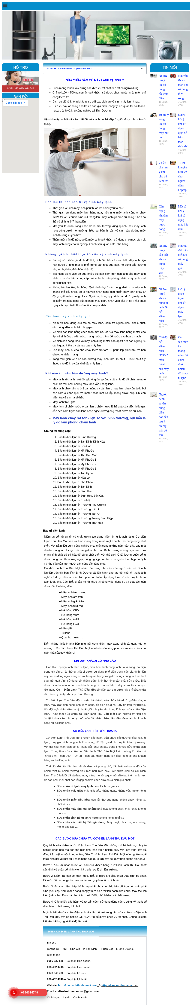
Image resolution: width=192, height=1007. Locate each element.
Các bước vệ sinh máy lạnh (68, 316)
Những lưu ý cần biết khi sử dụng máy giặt (163, 259)
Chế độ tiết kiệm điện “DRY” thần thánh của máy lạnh (164, 355)
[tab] (104, 931)
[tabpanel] (95, 971)
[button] (5, 5)
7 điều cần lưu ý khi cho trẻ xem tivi (163, 172)
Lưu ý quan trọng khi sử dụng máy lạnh (181, 303)
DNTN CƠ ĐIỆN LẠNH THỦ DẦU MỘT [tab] (71, 931)
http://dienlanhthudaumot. (118, 985)
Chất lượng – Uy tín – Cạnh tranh (67, 997)
